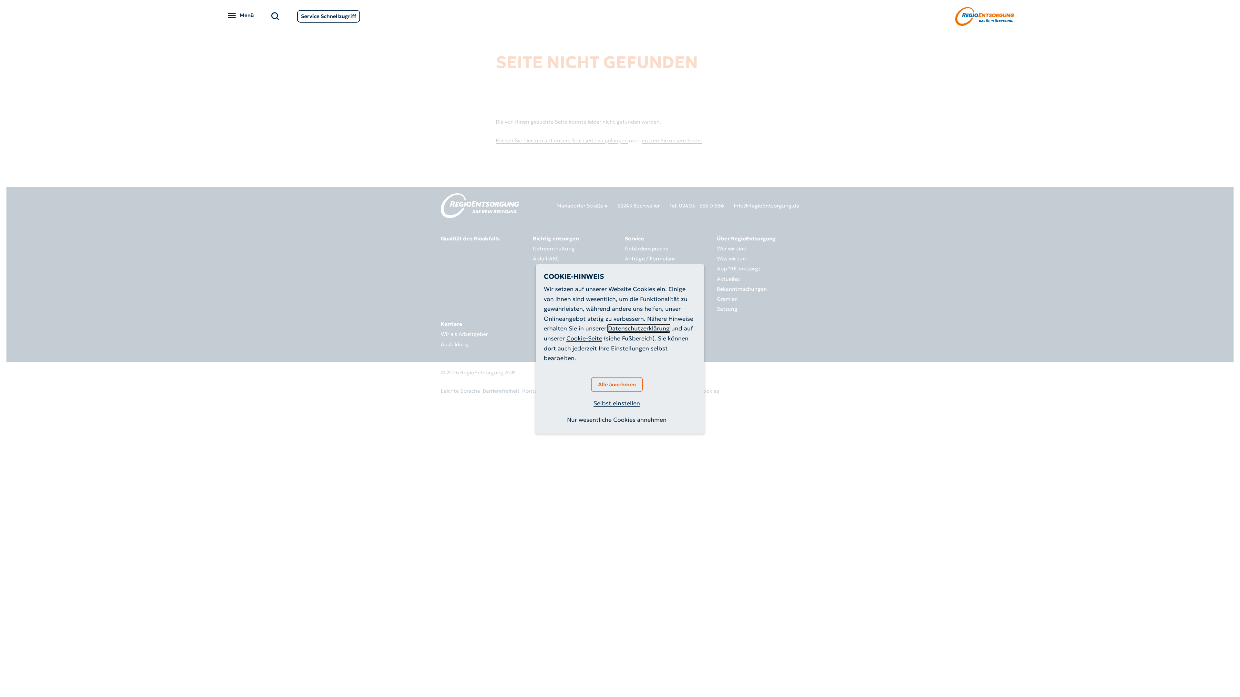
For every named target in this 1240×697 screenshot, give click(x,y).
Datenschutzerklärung (639, 328)
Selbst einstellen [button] (617, 403)
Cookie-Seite (584, 338)
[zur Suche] (275, 15)
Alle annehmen (617, 384)
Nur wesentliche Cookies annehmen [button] (616, 419)
